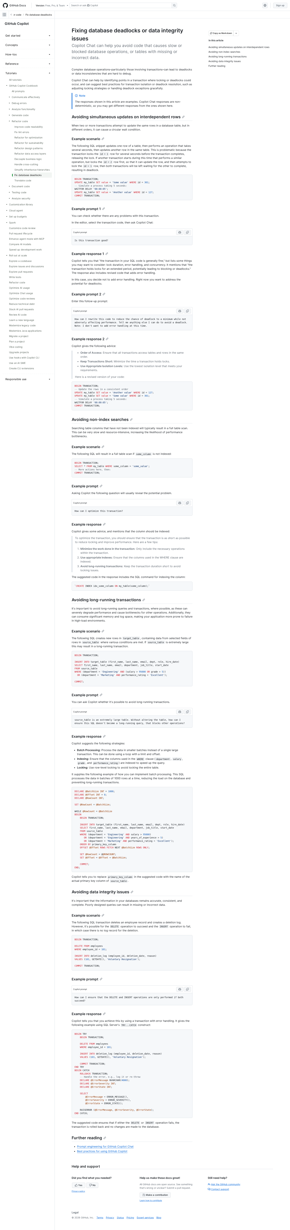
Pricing (130, 1217)
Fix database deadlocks (39, 14)
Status (120, 1217)
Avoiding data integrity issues (100, 891)
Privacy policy (78, 1191)
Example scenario (86, 139)
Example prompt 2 (86, 294)
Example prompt (85, 486)
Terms (99, 1217)
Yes (80, 1185)
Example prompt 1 (86, 209)
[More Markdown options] (236, 33)
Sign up (280, 5)
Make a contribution (157, 1194)
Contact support (220, 1189)
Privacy (110, 1217)
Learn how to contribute (151, 1200)
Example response (87, 524)
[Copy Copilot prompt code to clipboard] (187, 232)
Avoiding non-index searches (100, 419)
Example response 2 (88, 339)
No (93, 1185)
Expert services (145, 1217)
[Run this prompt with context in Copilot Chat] (179, 232)
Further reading (87, 1137)
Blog (158, 1217)
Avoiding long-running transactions (106, 599)
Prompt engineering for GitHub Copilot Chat (105, 1146)
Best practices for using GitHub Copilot (102, 1151)
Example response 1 (88, 254)
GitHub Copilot (17, 24)
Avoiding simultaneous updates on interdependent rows (126, 116)
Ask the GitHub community (225, 1184)
